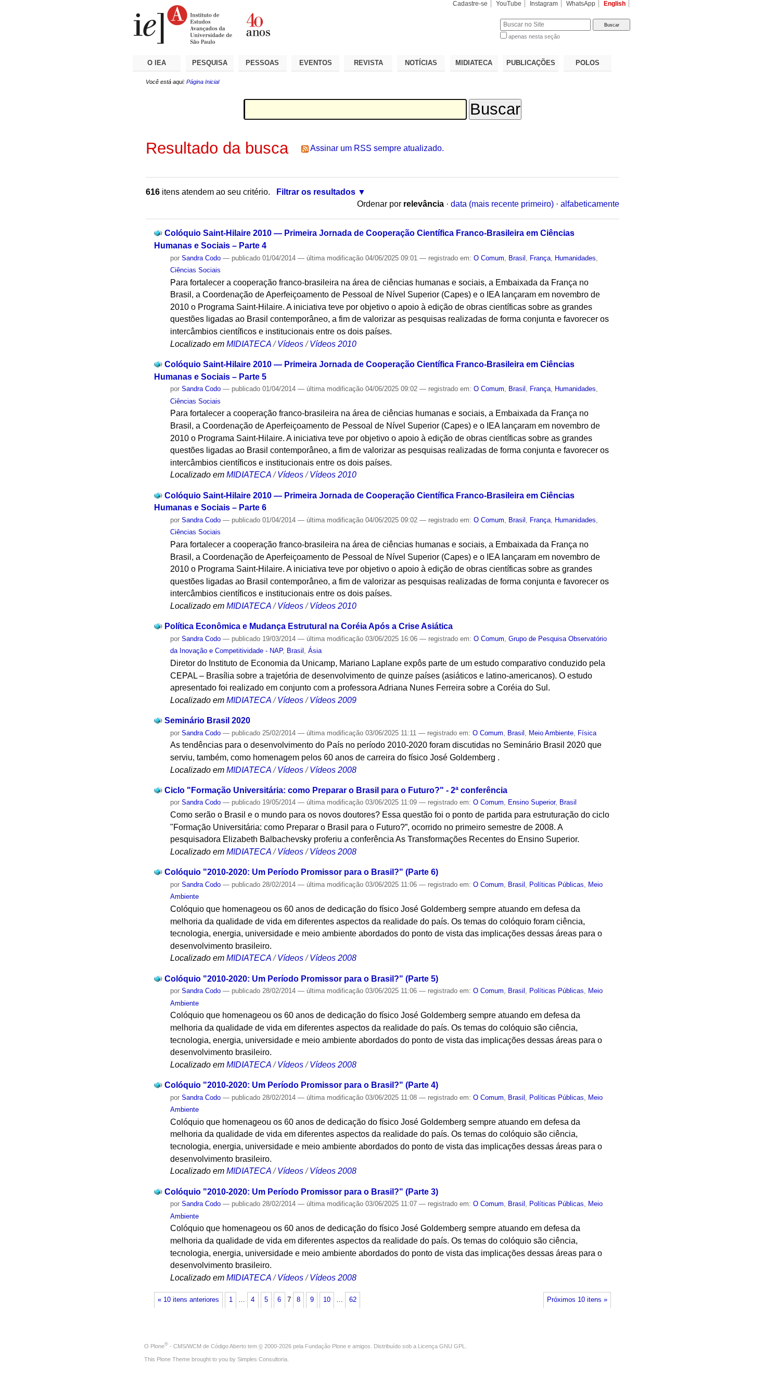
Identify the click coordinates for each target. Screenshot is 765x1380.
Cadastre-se (470, 3)
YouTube (508, 3)
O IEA (156, 63)
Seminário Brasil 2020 (207, 720)
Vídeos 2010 (333, 344)
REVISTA (368, 63)
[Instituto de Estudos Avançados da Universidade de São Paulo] (257, 24)
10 (326, 1299)
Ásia (315, 651)
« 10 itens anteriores (188, 1299)
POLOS (588, 63)
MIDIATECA (473, 63)
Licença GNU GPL (441, 1346)
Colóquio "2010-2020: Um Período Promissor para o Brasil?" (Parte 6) (301, 872)
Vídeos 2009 (333, 700)
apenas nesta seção (534, 36)
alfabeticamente (589, 203)
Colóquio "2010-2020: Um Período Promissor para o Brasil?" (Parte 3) (301, 1191)
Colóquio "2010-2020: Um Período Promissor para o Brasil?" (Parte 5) (301, 978)
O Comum (489, 258)
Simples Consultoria (262, 1359)
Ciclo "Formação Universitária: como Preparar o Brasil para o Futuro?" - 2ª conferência (335, 790)
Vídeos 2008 (333, 770)
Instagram (544, 3)
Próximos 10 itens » (577, 1299)
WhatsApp (580, 3)
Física (587, 733)
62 (352, 1299)
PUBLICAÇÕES (530, 63)
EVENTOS (315, 63)
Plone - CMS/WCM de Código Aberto (198, 1346)
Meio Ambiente (551, 733)
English (615, 3)
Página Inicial (202, 82)
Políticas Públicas (556, 884)
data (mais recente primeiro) (502, 203)
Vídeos (290, 344)
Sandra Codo (201, 258)
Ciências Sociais (195, 270)
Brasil (517, 258)
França (540, 258)
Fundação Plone (325, 1346)
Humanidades (575, 258)
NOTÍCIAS (421, 63)
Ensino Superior (531, 802)
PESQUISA (209, 63)
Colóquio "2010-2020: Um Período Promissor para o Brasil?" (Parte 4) (301, 1085)
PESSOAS (262, 63)
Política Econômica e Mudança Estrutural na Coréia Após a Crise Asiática (308, 626)
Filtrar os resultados (315, 191)
